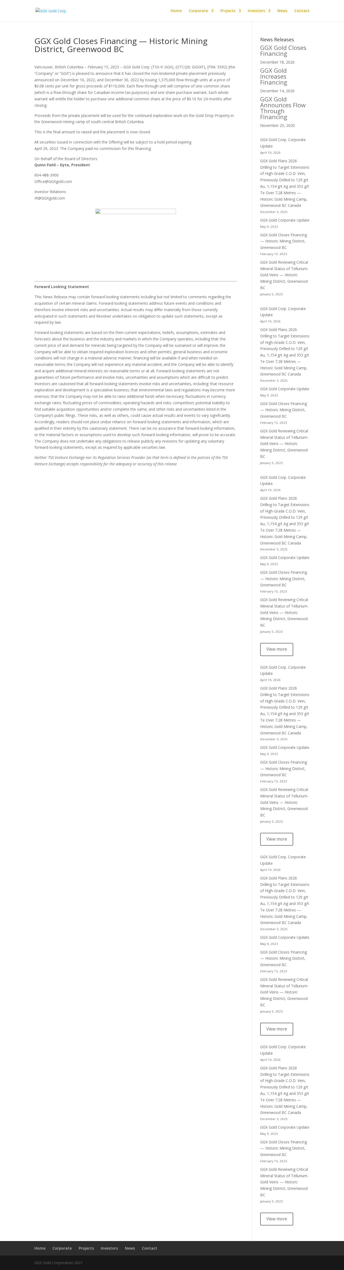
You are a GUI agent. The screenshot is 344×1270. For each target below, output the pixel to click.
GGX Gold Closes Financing (283, 50)
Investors (256, 11)
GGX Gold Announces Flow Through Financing (283, 108)
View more (276, 649)
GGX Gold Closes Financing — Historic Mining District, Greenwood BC (283, 241)
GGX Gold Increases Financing (273, 76)
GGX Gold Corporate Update (284, 220)
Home (176, 11)
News (282, 11)
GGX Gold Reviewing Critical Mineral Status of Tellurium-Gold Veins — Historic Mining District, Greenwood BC (284, 275)
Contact (302, 11)
